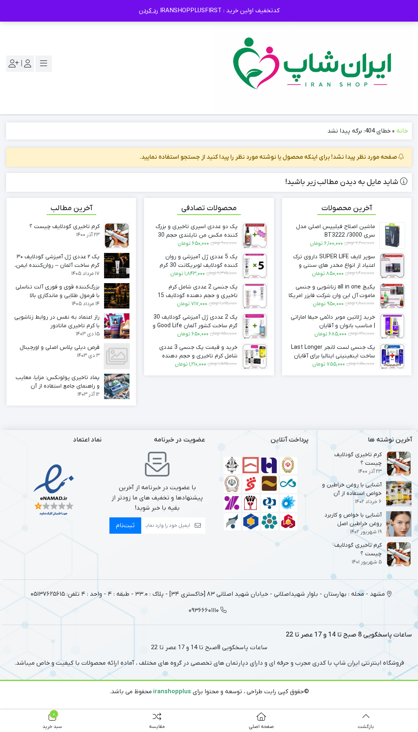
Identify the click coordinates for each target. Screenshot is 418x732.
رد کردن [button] (148, 11)
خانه (402, 131)
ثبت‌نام (125, 525)
